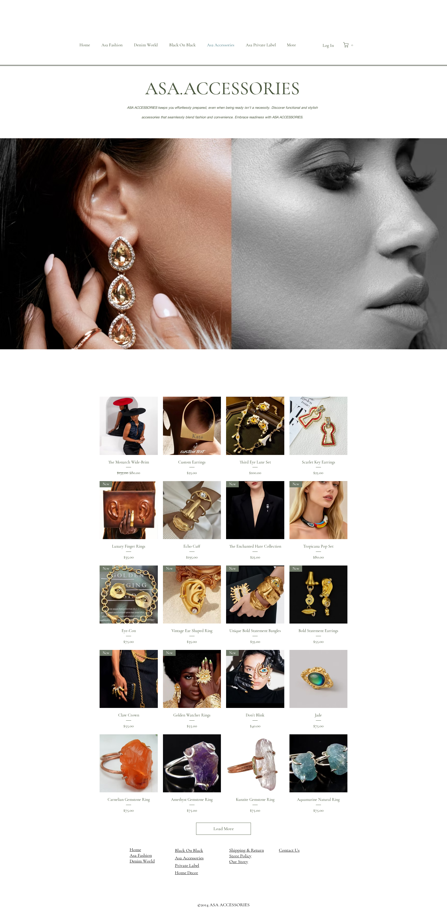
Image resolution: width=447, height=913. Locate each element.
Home (135, 849)
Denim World (142, 861)
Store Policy (240, 856)
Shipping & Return (246, 850)
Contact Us (289, 850)
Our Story (238, 861)
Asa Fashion (141, 855)
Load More (223, 828)
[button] (349, 44)
